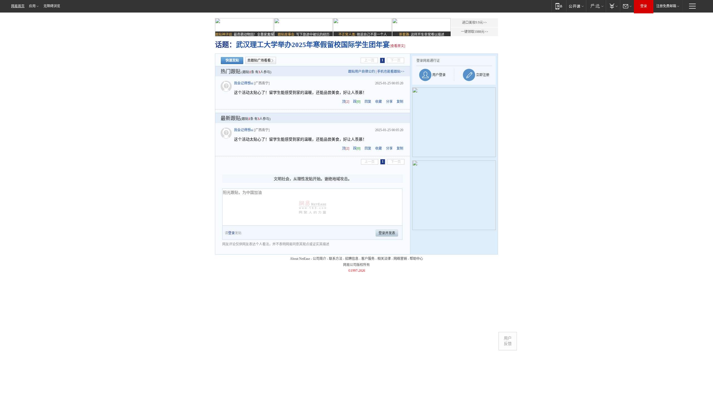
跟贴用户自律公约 (361, 72)
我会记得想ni (243, 83)
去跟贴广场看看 (259, 60)
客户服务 (368, 259)
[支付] (613, 6)
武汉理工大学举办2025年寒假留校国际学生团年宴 (313, 44)
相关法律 (384, 259)
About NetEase (300, 259)
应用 (32, 6)
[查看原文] (397, 46)
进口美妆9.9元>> (474, 23)
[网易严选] (596, 6)
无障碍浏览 (51, 6)
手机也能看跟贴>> (390, 72)
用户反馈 (508, 341)
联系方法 (335, 259)
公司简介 (319, 259)
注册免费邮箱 (666, 6)
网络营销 (400, 259)
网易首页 (18, 6)
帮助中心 (416, 259)
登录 (643, 6)
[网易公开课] (576, 6)
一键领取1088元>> (474, 32)
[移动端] (558, 6)
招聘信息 (351, 259)
